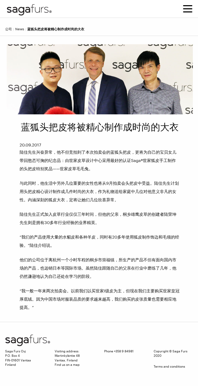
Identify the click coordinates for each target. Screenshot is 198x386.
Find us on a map (67, 364)
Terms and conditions (169, 366)
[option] (100, 79)
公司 (8, 29)
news (19, 29)
